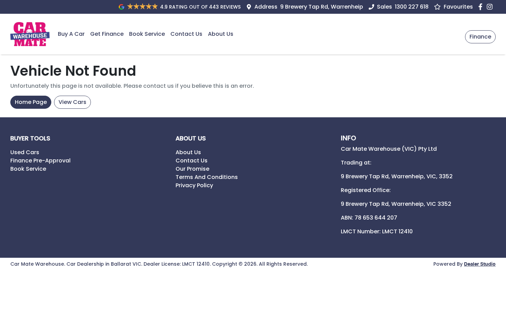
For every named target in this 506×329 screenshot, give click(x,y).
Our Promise (192, 169)
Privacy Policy (194, 185)
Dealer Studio (480, 264)
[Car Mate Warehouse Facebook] (481, 6)
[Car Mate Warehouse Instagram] (491, 6)
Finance (480, 37)
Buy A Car (71, 34)
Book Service (147, 34)
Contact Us (186, 34)
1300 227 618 (412, 7)
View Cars (72, 102)
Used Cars (24, 152)
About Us (220, 34)
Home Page (31, 102)
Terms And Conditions (207, 177)
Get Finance (107, 34)
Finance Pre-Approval (40, 160)
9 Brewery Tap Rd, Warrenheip (321, 7)
